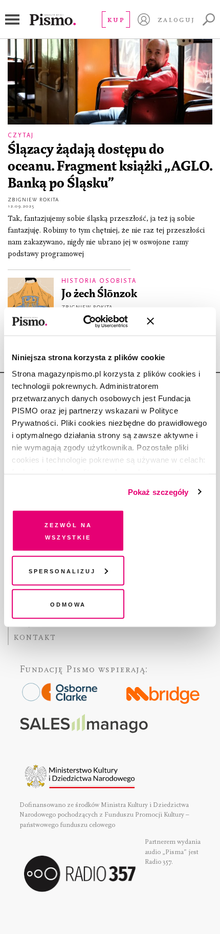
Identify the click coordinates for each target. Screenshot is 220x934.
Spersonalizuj (62, 570)
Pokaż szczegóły (158, 491)
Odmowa (68, 603)
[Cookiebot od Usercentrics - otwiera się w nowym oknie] (92, 321)
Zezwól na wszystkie (68, 530)
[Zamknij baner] (177, 321)
